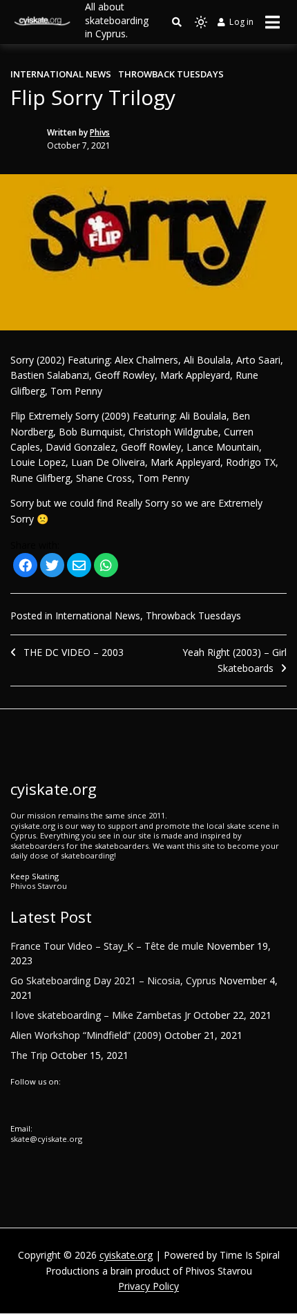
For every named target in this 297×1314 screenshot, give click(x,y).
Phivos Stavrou (38, 886)
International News (60, 74)
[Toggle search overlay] (177, 22)
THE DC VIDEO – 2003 (73, 652)
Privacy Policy (148, 1286)
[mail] (79, 566)
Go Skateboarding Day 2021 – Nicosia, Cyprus (113, 980)
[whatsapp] (106, 566)
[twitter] (52, 566)
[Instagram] (27, 1104)
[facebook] (25, 566)
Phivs (100, 132)
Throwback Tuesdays (171, 74)
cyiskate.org (126, 1254)
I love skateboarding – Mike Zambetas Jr (100, 1015)
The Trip (29, 1055)
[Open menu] (272, 22)
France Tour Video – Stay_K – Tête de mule (107, 945)
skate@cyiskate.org (46, 1139)
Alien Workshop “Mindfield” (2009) (86, 1035)
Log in (241, 22)
